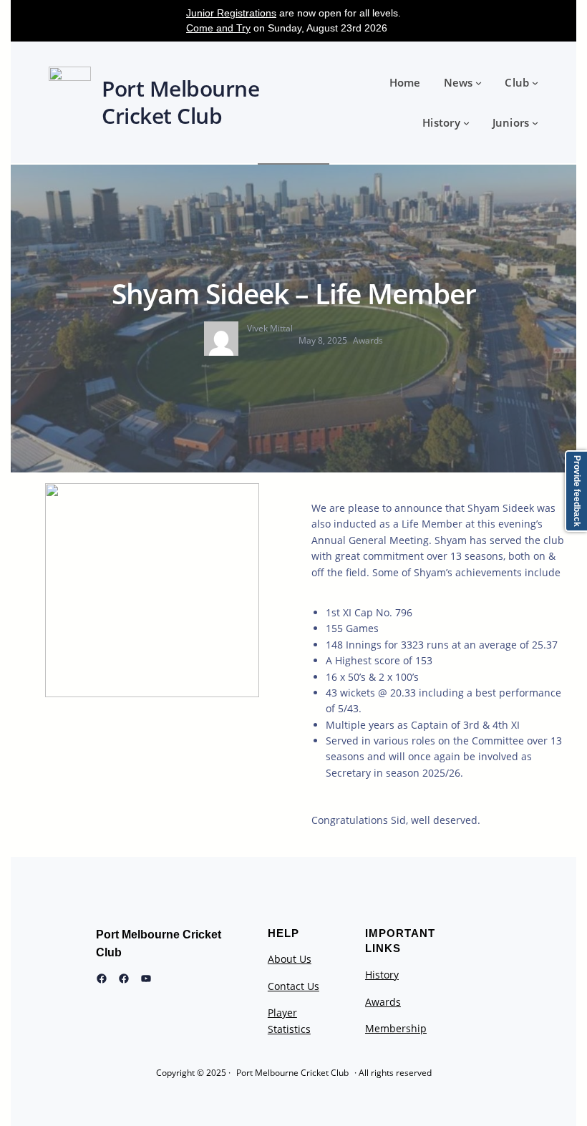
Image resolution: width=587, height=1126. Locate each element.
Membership (396, 1028)
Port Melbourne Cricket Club (292, 1073)
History (382, 974)
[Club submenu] (535, 82)
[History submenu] (466, 123)
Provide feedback (577, 491)
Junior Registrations (231, 13)
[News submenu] (478, 82)
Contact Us (293, 986)
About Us (289, 959)
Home (405, 82)
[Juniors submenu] (535, 123)
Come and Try (218, 28)
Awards (368, 340)
